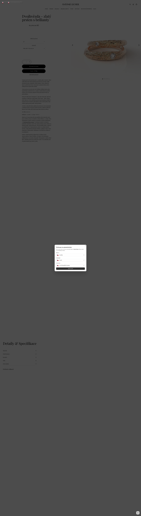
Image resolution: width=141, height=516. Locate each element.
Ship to (57, 252)
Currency (58, 263)
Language (58, 257)
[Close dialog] (85, 246)
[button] (11, 2)
